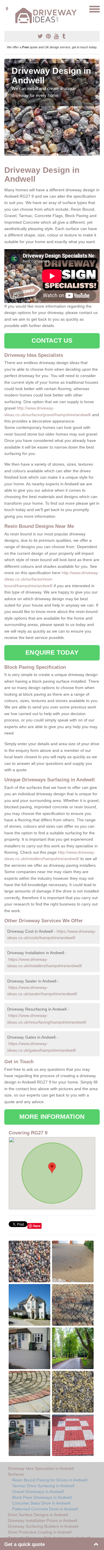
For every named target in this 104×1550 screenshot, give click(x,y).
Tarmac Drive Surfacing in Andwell (43, 1485)
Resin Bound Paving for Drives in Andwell (49, 1480)
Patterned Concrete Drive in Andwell (45, 1509)
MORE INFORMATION (52, 1116)
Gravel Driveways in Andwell (38, 1491)
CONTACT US (52, 340)
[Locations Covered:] (7, 9)
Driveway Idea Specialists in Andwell (41, 1468)
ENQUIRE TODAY (51, 652)
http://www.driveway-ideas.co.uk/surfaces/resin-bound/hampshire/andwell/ (51, 579)
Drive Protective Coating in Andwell (39, 1532)
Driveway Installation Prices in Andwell (42, 1520)
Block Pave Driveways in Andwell (42, 1497)
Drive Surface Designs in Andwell (38, 1514)
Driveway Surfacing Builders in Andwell (43, 1526)
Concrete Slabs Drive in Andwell (41, 1503)
